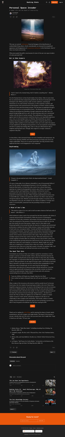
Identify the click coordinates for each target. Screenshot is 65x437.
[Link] (8, 58)
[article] (32, 383)
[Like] (10, 17)
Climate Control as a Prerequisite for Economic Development (22, 382)
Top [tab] (11, 376)
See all (12, 409)
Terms (34, 428)
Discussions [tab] (19, 376)
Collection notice (39, 428)
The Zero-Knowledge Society (18, 399)
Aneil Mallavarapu (26, 394)
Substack (26, 434)
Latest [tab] (14, 376)
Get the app (38, 431)
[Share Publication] (49, 2)
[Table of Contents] (1, 218)
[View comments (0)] (13, 17)
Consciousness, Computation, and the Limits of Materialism (22, 392)
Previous (14, 352)
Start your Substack (29, 431)
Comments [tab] (12, 361)
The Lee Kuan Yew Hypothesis (19, 380)
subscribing (27, 312)
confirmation (24, 44)
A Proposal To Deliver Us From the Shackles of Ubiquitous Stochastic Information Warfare (24, 402)
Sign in (61, 2)
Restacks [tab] (18, 361)
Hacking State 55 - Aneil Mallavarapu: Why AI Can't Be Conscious (25, 390)
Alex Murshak (15, 12)
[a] (50, 392)
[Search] (46, 2)
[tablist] (14, 361)
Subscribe (54, 2)
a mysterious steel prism (33, 48)
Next (51, 352)
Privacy (30, 428)
